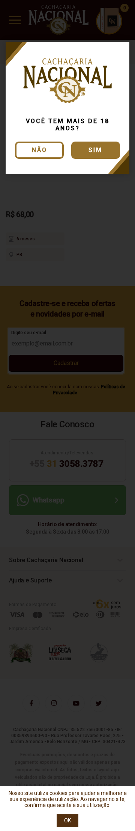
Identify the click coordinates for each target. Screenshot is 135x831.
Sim (95, 150)
